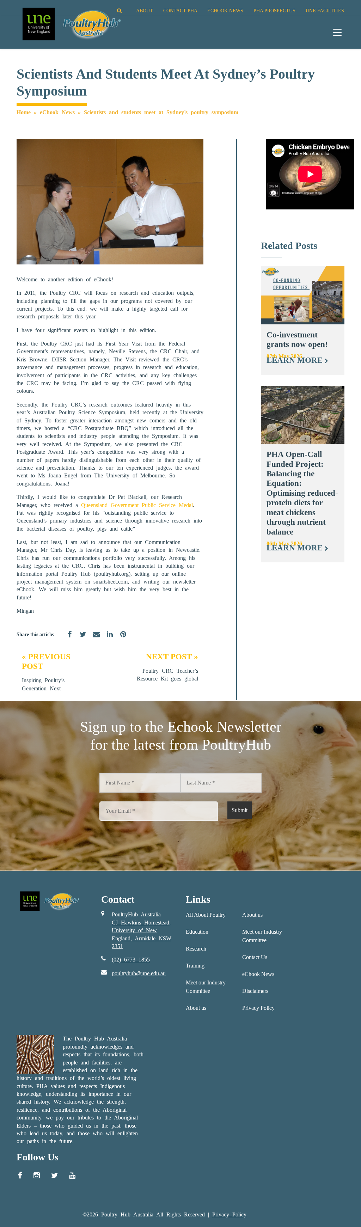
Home (24, 112)
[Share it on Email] (94, 638)
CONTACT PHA (180, 10)
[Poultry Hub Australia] (71, 24)
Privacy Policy (258, 1008)
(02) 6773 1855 (131, 960)
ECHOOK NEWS (225, 10)
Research (196, 949)
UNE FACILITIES (325, 10)
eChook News (57, 112)
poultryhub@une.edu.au (139, 973)
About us (196, 1008)
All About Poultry (206, 915)
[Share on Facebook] (67, 638)
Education (197, 932)
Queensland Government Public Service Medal (137, 505)
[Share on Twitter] (80, 638)
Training (195, 966)
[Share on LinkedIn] (107, 638)
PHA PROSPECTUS (274, 10)
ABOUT (144, 10)
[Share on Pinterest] (120, 638)
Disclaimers (255, 991)
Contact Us (254, 957)
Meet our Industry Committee (206, 986)
